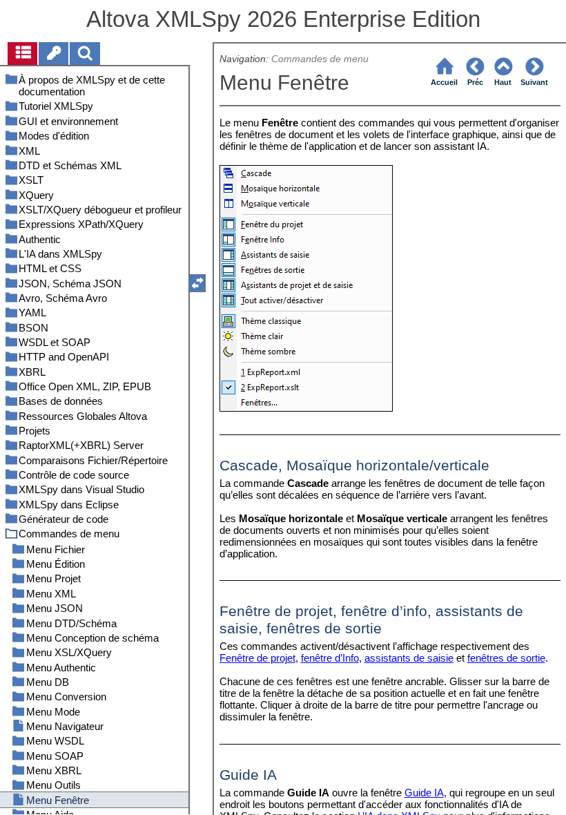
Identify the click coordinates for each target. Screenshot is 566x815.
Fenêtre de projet (257, 658)
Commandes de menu (321, 59)
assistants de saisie (408, 658)
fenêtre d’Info (330, 658)
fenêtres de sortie (506, 658)
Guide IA (424, 792)
